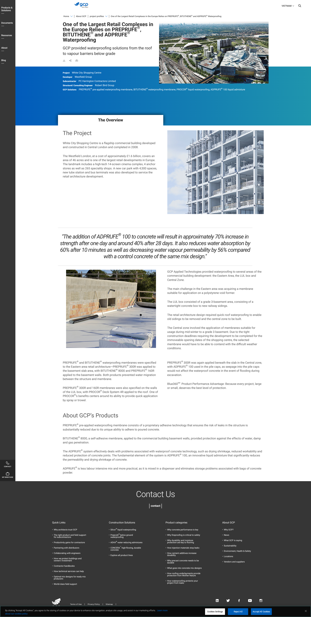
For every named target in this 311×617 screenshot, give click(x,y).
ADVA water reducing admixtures (126, 543)
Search (299, 6)
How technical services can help (69, 571)
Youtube (250, 601)
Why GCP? (229, 530)
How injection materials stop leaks (183, 548)
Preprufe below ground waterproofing (121, 536)
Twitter (228, 601)
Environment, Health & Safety (237, 551)
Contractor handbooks (64, 566)
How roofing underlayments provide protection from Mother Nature (183, 574)
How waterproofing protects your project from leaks (182, 582)
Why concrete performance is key (182, 530)
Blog (3, 60)
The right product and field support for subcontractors (70, 536)
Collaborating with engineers (67, 553)
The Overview (110, 120)
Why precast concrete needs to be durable (183, 562)
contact (155, 506)
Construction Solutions (122, 522)
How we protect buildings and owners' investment (67, 560)
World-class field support (65, 584)
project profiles (97, 16)
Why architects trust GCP (65, 530)
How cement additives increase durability (181, 554)
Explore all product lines (121, 555)
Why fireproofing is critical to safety (183, 535)
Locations (228, 556)
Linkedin (217, 601)
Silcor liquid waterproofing (123, 530)
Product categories (176, 522)
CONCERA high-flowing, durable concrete (125, 549)
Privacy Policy (94, 604)
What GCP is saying (233, 540)
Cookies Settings (215, 611)
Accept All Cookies (261, 611)
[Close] (305, 611)
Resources (6, 35)
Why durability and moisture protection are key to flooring (180, 541)
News (226, 535)
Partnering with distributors (66, 548)
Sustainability (230, 546)
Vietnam (287, 6)
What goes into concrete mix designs (184, 568)
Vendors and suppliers (234, 562)
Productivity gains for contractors (69, 543)
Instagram (261, 601)
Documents (7, 23)
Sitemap (109, 604)
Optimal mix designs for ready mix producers (70, 578)
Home (66, 16)
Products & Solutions (6, 9)
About (4, 48)
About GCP (81, 16)
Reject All (238, 611)
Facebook (239, 601)
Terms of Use (76, 604)
